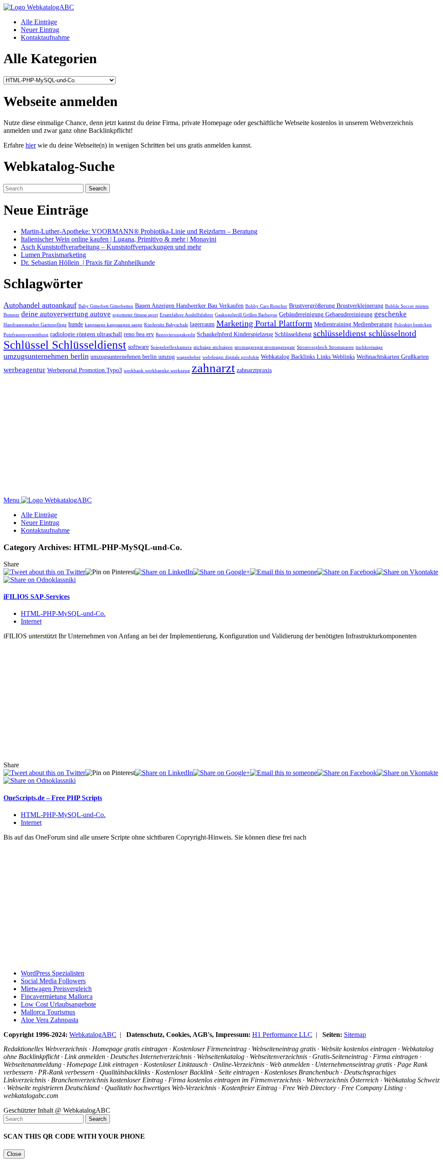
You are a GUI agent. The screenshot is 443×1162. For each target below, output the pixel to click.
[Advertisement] (221, 435)
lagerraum (202, 324)
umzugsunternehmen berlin (46, 356)
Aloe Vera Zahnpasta (49, 1020)
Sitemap (355, 1034)
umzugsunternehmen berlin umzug (132, 356)
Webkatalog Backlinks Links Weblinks (308, 356)
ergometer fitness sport (135, 314)
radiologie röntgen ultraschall (86, 334)
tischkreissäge (369, 347)
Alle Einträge (39, 22)
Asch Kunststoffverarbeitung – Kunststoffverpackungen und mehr (111, 247)
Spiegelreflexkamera (171, 347)
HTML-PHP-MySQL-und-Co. (63, 613)
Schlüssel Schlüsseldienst (64, 344)
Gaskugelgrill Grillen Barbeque (246, 314)
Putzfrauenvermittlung (25, 334)
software (138, 346)
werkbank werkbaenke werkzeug (157, 370)
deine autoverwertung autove (66, 314)
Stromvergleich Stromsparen (325, 347)
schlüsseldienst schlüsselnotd (364, 333)
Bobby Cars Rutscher (266, 306)
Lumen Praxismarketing (53, 254)
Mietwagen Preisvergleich (56, 988)
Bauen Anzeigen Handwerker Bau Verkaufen (189, 305)
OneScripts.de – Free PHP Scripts (52, 797)
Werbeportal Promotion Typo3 (84, 370)
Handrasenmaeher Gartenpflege (35, 324)
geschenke (390, 314)
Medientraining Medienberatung (353, 324)
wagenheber (189, 357)
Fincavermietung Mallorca (57, 996)
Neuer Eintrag (40, 29)
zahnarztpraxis (254, 370)
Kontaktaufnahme (45, 37)
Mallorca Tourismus (48, 1012)
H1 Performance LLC (282, 1034)
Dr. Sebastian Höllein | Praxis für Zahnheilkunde (88, 262)
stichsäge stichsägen (213, 347)
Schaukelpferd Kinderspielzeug (235, 334)
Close (14, 1154)
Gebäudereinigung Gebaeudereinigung (325, 314)
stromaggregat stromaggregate (264, 347)
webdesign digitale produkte (230, 357)
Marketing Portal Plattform (264, 323)
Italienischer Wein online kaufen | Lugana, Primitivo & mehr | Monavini (118, 239)
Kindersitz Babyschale (166, 324)
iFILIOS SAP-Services (36, 596)
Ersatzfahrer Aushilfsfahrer (186, 314)
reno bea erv (139, 334)
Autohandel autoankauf (40, 305)
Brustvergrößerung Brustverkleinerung (336, 305)
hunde (75, 324)
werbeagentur (24, 370)
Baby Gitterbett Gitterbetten (105, 306)
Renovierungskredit (175, 334)
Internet (31, 621)
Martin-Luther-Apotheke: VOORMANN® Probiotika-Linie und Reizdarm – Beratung (139, 231)
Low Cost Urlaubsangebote (58, 1004)
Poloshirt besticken (413, 324)
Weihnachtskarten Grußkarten (392, 356)
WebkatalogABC (92, 1034)
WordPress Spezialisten (52, 973)
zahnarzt (213, 368)
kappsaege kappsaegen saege (113, 324)
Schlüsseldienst (293, 334)
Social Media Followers (53, 981)
